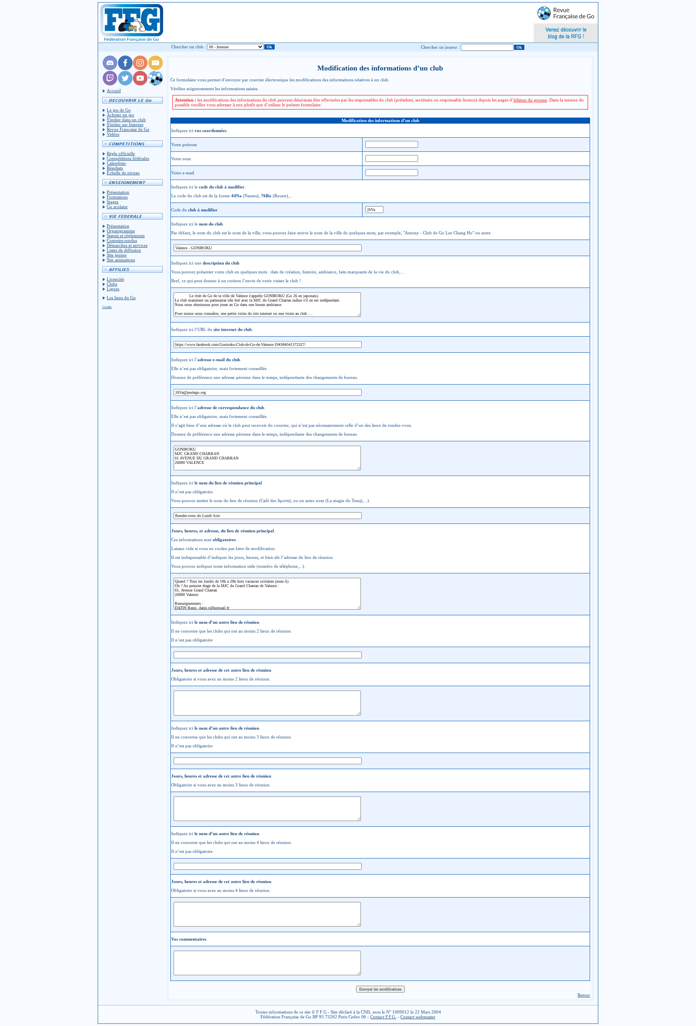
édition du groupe (530, 99)
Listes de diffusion (124, 250)
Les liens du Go (121, 297)
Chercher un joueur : (440, 47)
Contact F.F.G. (383, 1016)
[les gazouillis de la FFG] (125, 83)
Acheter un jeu (120, 114)
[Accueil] (131, 22)
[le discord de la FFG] (110, 68)
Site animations (121, 259)
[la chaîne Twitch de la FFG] (110, 83)
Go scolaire (117, 206)
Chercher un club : (188, 46)
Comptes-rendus (122, 240)
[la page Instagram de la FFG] (140, 68)
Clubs (112, 283)
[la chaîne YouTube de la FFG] (140, 83)
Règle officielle (121, 153)
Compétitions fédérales (128, 158)
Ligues (113, 288)
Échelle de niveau (123, 172)
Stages (112, 201)
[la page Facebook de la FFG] (125, 68)
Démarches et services (127, 245)
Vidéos (113, 134)
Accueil (114, 90)
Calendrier (116, 163)
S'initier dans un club (126, 119)
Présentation (118, 192)
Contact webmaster (417, 1016)
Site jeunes (116, 254)
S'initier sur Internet (125, 124)
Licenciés (115, 279)
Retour (584, 995)
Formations (117, 196)
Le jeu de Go (119, 110)
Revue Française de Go (128, 129)
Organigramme (121, 230)
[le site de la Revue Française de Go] (155, 83)
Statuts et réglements (126, 235)
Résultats (115, 167)
